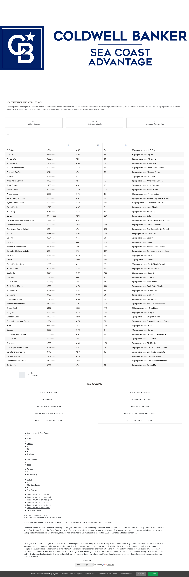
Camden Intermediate (16, 352)
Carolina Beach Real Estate (38, 433)
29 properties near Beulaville (144, 273)
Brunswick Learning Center (18, 321)
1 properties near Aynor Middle (145, 207)
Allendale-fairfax (13, 172)
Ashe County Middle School (18, 198)
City (28, 449)
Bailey (9, 216)
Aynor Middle (12, 207)
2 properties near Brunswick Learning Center (150, 321)
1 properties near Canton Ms (144, 365)
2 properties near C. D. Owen (144, 339)
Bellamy (10, 242)
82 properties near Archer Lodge (145, 194)
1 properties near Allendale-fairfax (146, 172)
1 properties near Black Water (144, 281)
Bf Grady (10, 277)
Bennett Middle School (16, 246)
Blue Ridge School (14, 299)
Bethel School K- (13, 268)
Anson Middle (12, 189)
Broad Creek (12, 308)
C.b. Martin (11, 343)
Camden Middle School (16, 360)
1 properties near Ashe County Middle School (150, 198)
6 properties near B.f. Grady (143, 211)
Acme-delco (12, 163)
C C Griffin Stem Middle (16, 334)
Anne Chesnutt (13, 185)
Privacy (30, 469)
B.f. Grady (11, 211)
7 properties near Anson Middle (145, 189)
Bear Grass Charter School (18, 229)
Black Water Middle (15, 286)
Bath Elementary (14, 224)
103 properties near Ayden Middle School (149, 203)
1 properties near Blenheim (143, 295)
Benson (10, 255)
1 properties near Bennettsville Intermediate (150, 251)
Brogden (10, 312)
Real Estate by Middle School (49, 421)
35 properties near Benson (143, 255)
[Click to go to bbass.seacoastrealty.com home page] (93, 48)
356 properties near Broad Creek (145, 308)
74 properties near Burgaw (143, 330)
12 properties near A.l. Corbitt (144, 159)
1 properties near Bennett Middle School (148, 246)
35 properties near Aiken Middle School (148, 167)
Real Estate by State (49, 392)
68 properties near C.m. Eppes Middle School (150, 347)
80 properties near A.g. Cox (143, 154)
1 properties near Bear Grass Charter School (150, 229)
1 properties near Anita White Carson (147, 181)
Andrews (10, 176)
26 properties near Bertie (142, 260)
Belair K (10, 238)
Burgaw (10, 330)
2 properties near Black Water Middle (147, 286)
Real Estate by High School (140, 421)
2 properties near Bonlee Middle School (148, 303)
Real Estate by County (140, 392)
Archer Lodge (12, 194)
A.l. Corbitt (11, 159)
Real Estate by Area (140, 406)
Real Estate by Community (49, 406)
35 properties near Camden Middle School (149, 360)
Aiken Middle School (15, 167)
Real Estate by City (49, 399)
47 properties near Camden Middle (146, 356)
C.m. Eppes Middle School (17, 347)
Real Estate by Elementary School (140, 413)
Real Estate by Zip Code (140, 399)
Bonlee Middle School (16, 303)
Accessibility (32, 474)
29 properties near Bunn (142, 325)
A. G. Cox (10, 150)
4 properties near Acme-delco (144, 163)
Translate (110, 565)
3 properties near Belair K (142, 238)
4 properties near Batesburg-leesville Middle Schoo (153, 220)
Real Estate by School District (49, 413)
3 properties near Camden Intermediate (148, 352)
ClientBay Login (33, 485)
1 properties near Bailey (142, 216)
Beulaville (11, 273)
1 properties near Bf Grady (143, 277)
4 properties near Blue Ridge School (147, 299)
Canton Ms (11, 365)
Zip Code (30, 454)
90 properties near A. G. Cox (143, 150)
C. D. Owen (11, 339)
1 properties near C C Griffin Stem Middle (149, 334)
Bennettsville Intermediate (18, 251)
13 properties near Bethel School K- (146, 268)
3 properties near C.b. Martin (144, 343)
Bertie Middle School (15, 264)
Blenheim (11, 295)
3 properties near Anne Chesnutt (145, 185)
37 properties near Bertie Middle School (148, 264)
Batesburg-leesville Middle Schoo (20, 220)
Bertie (9, 260)
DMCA (29, 479)
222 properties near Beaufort (144, 233)
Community (32, 459)
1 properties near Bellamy (142, 242)
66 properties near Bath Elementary (146, 224)
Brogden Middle (13, 317)
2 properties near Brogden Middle (146, 317)
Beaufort (10, 233)
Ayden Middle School (15, 203)
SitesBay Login (33, 490)
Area (29, 465)
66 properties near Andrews (143, 176)
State (29, 438)
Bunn (9, 325)
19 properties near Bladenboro (145, 290)
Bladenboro (12, 290)
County (30, 443)
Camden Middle (13, 356)
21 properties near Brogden (143, 312)
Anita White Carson (15, 181)
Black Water (12, 281)
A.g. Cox (10, 154)
